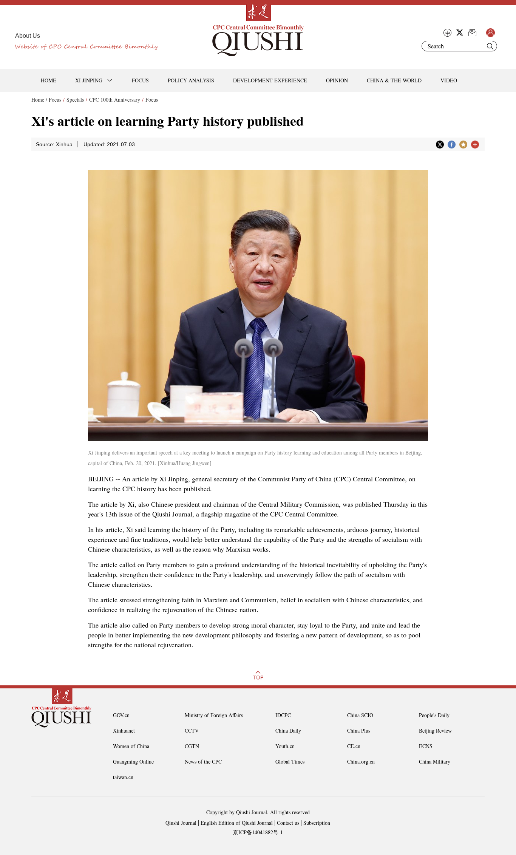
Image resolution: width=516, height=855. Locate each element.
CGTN (192, 746)
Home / (39, 99)
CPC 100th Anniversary (114, 99)
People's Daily (434, 715)
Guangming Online (133, 761)
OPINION (337, 80)
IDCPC (283, 715)
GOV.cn (121, 715)
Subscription (316, 822)
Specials (75, 99)
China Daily (288, 730)
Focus (55, 99)
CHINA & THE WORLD (394, 80)
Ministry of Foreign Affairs (214, 715)
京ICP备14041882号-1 (258, 832)
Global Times (289, 761)
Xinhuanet (124, 730)
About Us (27, 35)
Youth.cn (285, 746)
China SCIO (360, 715)
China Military (434, 761)
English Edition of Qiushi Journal (237, 822)
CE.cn (353, 746)
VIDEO (448, 80)
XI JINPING (88, 80)
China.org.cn (361, 761)
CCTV (192, 730)
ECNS (426, 746)
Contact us (288, 822)
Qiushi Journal (180, 822)
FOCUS (140, 80)
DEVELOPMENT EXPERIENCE (270, 80)
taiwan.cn (123, 777)
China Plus (358, 730)
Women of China (131, 746)
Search (490, 46)
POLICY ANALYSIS (191, 80)
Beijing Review (435, 730)
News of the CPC (203, 761)
